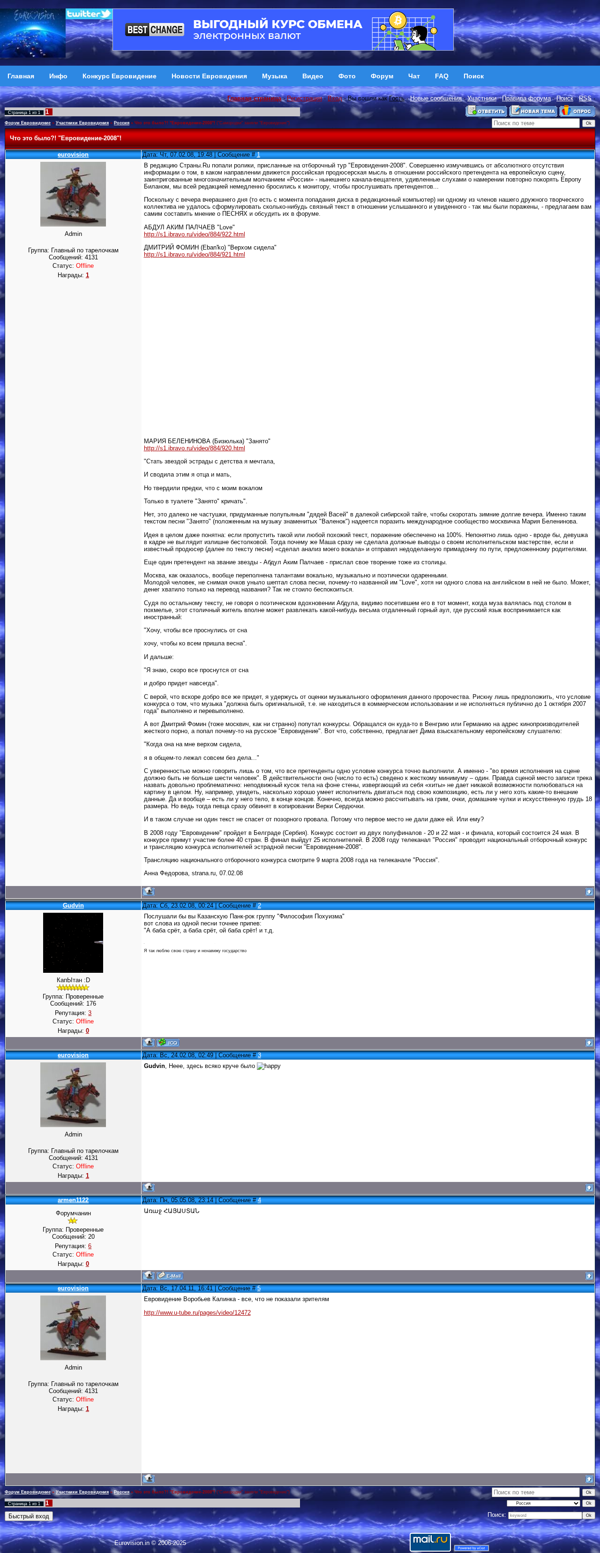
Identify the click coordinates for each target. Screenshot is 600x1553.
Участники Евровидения (82, 123)
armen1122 (73, 1200)
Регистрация (304, 98)
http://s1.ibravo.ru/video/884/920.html (194, 448)
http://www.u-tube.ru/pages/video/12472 (197, 1312)
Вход (335, 98)
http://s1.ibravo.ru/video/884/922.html (194, 234)
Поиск (564, 98)
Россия (121, 123)
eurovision (73, 154)
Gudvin (73, 905)
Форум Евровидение (28, 123)
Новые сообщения (436, 98)
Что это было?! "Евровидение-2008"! (175, 123)
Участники (481, 98)
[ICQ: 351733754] (168, 1042)
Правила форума (526, 98)
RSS (585, 98)
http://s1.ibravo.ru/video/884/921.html (194, 254)
